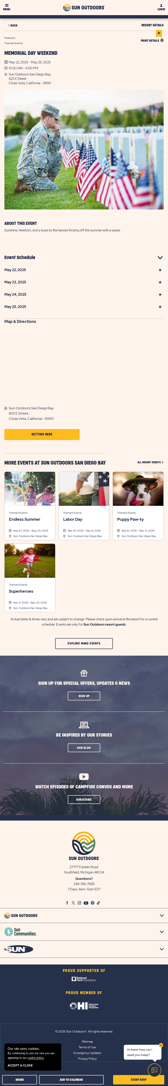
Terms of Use (87, 1047)
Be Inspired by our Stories (84, 735)
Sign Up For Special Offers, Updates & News (84, 683)
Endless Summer (24, 519)
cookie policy (35, 1057)
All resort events (150, 462)
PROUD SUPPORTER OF (84, 971)
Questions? (84, 879)
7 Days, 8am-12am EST (84, 889)
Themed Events (18, 513)
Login (161, 9)
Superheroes (21, 591)
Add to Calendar (71, 1079)
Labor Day (72, 519)
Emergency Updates (87, 1053)
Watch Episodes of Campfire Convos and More (84, 787)
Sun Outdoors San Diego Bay (30, 536)
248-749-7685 (84, 884)
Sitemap (87, 1041)
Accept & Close (20, 1065)
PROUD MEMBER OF (84, 993)
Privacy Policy (87, 1059)
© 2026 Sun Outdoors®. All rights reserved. (84, 1031)
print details (150, 40)
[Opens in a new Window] (84, 980)
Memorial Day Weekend (30, 53)
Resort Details (153, 25)
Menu (6, 9)
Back (14, 25)
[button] (86, 78)
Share (20, 1079)
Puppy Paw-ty (130, 519)
